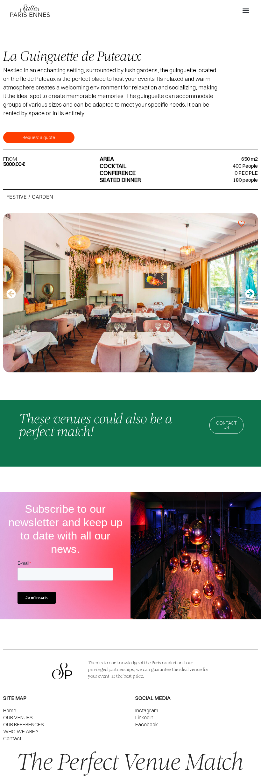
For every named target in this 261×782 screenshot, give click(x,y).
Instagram (146, 710)
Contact (12, 738)
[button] (245, 10)
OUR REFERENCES (23, 724)
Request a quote (39, 137)
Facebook (146, 724)
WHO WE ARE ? (21, 731)
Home (9, 710)
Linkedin (144, 717)
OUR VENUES (18, 717)
